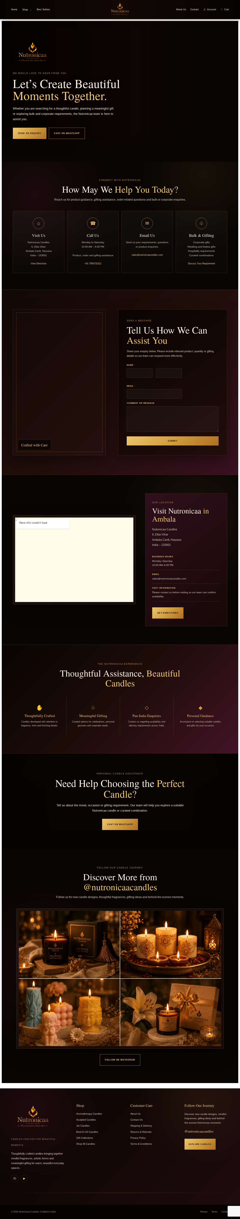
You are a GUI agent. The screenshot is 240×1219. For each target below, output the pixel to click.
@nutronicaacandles (198, 1131)
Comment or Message (140, 403)
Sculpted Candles (86, 1119)
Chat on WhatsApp (67, 133)
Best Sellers (43, 9)
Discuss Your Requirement (201, 263)
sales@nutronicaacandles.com (147, 255)
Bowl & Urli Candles (87, 1131)
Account (209, 9)
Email (131, 386)
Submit (172, 441)
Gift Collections (84, 1137)
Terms (214, 1212)
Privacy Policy (138, 1137)
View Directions (39, 263)
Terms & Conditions (141, 1143)
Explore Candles (200, 1144)
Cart (224, 9)
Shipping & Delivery (141, 1125)
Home (14, 9)
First (129, 380)
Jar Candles (83, 1125)
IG (14, 1178)
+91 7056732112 (93, 263)
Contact (194, 9)
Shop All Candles (85, 1143)
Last (158, 380)
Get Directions (167, 613)
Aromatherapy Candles (89, 1113)
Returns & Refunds (140, 1131)
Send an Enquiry (29, 133)
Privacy (203, 1212)
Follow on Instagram (120, 1060)
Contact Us (136, 1119)
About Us (181, 9)
